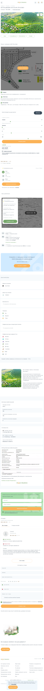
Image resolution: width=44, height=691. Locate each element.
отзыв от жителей (6, 163)
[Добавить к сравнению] (38, 14)
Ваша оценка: (3, 581)
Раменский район (16, 9)
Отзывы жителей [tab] (15, 525)
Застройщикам (4, 676)
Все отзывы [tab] (4, 525)
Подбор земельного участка (21, 672)
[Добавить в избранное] (41, 14)
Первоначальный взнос (6, 123)
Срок (3, 134)
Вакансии (17, 674)
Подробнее (13, 684)
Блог (16, 676)
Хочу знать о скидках (22, 265)
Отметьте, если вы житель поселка (12, 597)
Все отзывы (22, 560)
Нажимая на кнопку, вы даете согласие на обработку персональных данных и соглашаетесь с (22, 512)
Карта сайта (32, 672)
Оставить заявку (5, 649)
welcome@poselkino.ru (15, 680)
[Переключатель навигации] (1, 2)
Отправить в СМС (10, 221)
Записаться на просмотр (22, 508)
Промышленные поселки (6, 672)
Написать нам (30, 680)
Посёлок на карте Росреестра (9, 480)
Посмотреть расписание (11, 242)
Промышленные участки (6, 674)
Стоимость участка (5, 117)
